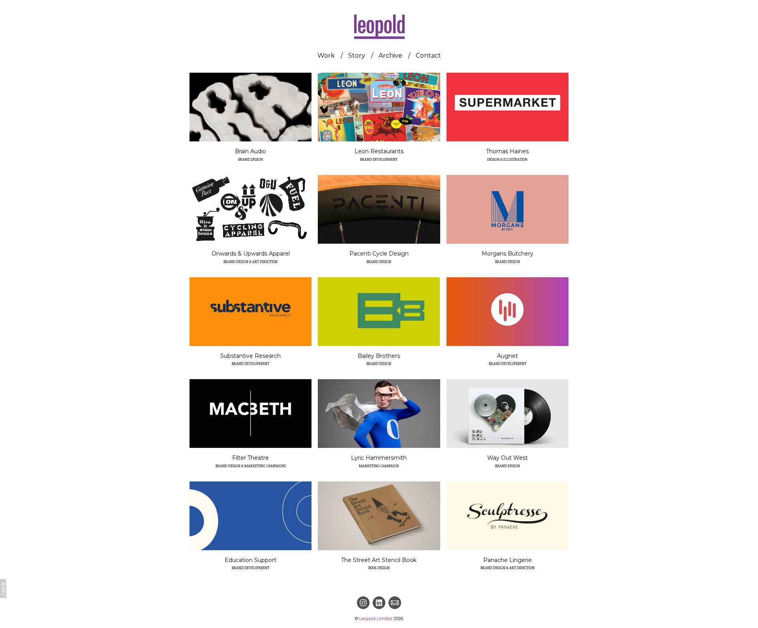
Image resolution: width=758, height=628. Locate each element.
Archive (390, 55)
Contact (428, 55)
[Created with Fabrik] (3, 588)
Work (326, 55)
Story (356, 55)
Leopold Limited (375, 618)
